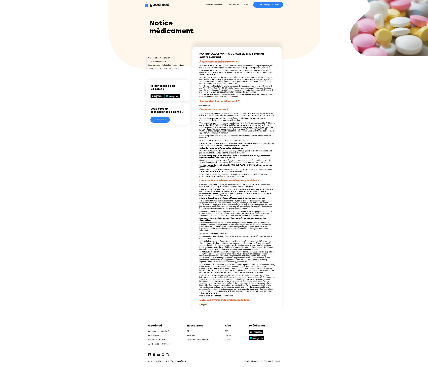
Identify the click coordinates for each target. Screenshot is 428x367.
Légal (277, 361)
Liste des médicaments (197, 339)
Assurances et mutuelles (159, 344)
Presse (228, 339)
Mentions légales (251, 361)
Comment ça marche (213, 5)
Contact (228, 335)
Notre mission (233, 5)
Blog (246, 5)
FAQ (226, 331)
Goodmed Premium (157, 339)
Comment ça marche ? (158, 331)
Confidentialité (267, 361)
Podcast (191, 335)
